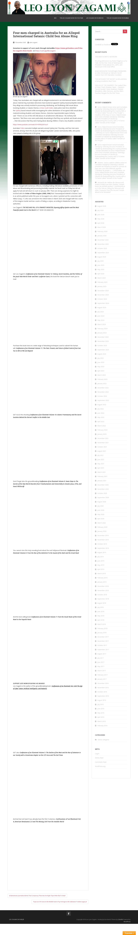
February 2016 (102, 726)
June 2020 (100, 510)
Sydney (18, 110)
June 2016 (100, 709)
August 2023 (101, 354)
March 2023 (101, 375)
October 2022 (102, 396)
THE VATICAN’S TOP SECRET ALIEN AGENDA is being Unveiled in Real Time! (111, 80)
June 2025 (100, 265)
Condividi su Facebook (103, 45)
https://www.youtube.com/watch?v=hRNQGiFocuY (30, 124)
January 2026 (101, 236)
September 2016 (103, 696)
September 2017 (103, 649)
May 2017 (100, 666)
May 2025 (100, 269)
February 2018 (102, 628)
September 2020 (103, 497)
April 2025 (100, 274)
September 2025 (103, 253)
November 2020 (103, 489)
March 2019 (101, 573)
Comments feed (100, 762)
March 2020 (101, 523)
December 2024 (103, 291)
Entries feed (99, 758)
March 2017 (101, 671)
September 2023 (103, 350)
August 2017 (101, 654)
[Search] (125, 31)
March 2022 (101, 426)
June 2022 (100, 413)
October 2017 (102, 645)
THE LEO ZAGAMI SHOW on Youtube (71, 18)
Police (22, 128)
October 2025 (102, 248)
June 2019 (100, 561)
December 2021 (103, 438)
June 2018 (100, 611)
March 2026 (101, 227)
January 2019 (101, 582)
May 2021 (100, 464)
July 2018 (100, 607)
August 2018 (101, 603)
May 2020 (100, 514)
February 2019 (102, 578)
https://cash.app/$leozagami (46, 51)
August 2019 (101, 552)
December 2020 (103, 485)
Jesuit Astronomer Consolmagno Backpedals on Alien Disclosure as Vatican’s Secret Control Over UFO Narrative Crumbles (110, 73)
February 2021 (102, 476)
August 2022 (101, 405)
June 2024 (100, 316)
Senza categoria (103, 740)
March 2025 (101, 278)
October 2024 (102, 299)
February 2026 (102, 231)
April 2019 (100, 569)
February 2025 (102, 282)
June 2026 (100, 215)
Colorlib (120, 919)
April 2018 (100, 620)
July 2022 (100, 409)
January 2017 (101, 679)
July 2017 (100, 658)
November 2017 (103, 641)
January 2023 (101, 383)
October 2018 (102, 595)
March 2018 (101, 624)
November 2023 (103, 341)
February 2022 (102, 430)
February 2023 (102, 379)
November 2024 (103, 295)
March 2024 (101, 324)
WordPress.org (100, 766)
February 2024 (102, 329)
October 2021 (102, 447)
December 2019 (103, 535)
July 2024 (100, 312)
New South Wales (47, 108)
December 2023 (103, 337)
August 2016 (101, 700)
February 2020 (102, 527)
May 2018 (100, 616)
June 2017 (100, 662)
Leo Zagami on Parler (16, 919)
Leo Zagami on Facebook (94, 18)
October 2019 (102, 544)
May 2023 (100, 367)
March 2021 (101, 472)
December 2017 (103, 637)
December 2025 (103, 240)
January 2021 (101, 481)
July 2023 (100, 358)
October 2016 (102, 692)
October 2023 (102, 345)
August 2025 (101, 257)
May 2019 (100, 565)
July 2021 (100, 455)
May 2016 (100, 713)
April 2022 (100, 421)
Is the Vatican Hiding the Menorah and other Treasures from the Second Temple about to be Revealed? (109, 190)
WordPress (127, 922)
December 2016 (103, 683)
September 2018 (103, 599)
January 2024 (101, 333)
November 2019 (103, 540)
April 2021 (100, 468)
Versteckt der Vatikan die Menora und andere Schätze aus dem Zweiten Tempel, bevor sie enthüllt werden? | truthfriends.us (110, 184)
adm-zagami (33, 42)
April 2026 (100, 223)
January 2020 (101, 531)
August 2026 (101, 206)
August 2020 (101, 502)
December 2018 (103, 586)
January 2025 (101, 286)
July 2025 (100, 261)
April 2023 (100, 371)
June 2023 (100, 362)
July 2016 (100, 704)
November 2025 (103, 244)
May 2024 (100, 320)
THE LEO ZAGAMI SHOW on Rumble (118, 18)
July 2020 (100, 506)
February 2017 (102, 675)
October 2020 (102, 493)
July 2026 (100, 210)
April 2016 (100, 717)
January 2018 (101, 633)
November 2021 (103, 443)
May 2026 (100, 219)
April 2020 (100, 519)
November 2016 (103, 687)
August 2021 (101, 451)
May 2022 (100, 417)
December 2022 (103, 388)
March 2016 (101, 721)
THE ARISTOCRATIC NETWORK (110, 57)
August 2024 (101, 307)
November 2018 (103, 590)
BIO (55, 18)
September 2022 (103, 400)
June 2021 (100, 459)
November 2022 (103, 392)
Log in (97, 754)
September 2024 (103, 303)
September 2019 (103, 548)
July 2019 (100, 557)
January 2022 (101, 434)
